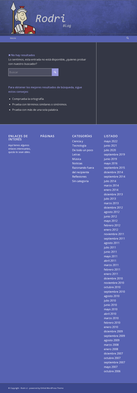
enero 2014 (111, 190)
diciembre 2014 (113, 172)
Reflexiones (79, 176)
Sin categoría (80, 181)
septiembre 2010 (114, 291)
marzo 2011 (111, 265)
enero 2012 (111, 230)
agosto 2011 (111, 243)
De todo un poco (82, 150)
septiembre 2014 (114, 176)
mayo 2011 (110, 256)
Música (76, 159)
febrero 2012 (112, 225)
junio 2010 (110, 305)
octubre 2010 (112, 287)
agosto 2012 (111, 212)
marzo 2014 (111, 185)
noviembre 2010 (114, 283)
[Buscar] (127, 38)
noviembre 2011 (114, 234)
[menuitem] (127, 38)
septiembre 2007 (114, 362)
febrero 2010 (112, 322)
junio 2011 (110, 252)
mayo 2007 (110, 367)
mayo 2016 (110, 163)
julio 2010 (110, 300)
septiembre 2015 (114, 168)
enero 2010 (111, 327)
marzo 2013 (111, 203)
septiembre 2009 (114, 336)
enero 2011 (111, 274)
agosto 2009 (111, 340)
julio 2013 (110, 199)
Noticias (77, 163)
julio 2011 (110, 247)
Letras (76, 154)
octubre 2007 (112, 358)
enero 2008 (111, 349)
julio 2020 (110, 150)
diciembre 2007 (113, 353)
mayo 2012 (110, 221)
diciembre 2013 (113, 194)
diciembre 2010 (113, 278)
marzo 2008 (111, 345)
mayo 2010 (110, 309)
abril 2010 (110, 314)
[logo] (41, 17)
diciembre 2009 (113, 331)
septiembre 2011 (114, 238)
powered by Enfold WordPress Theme (46, 388)
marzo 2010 (111, 318)
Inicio (13, 38)
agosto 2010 (111, 296)
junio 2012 (110, 216)
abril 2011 (110, 261)
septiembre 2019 (114, 154)
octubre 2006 (112, 371)
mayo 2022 (110, 141)
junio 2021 (110, 145)
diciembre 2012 (113, 207)
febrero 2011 (112, 269)
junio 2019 (110, 159)
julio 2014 (110, 181)
